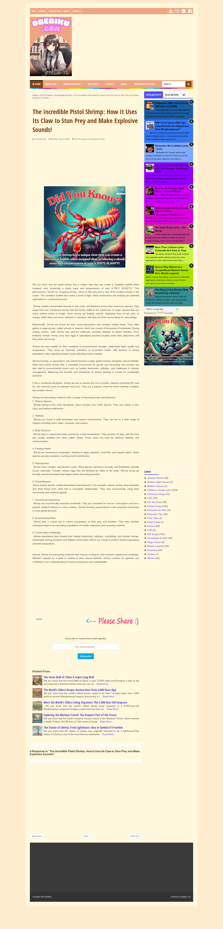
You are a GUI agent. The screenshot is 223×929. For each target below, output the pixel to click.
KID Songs (152, 534)
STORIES (109, 84)
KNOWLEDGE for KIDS (144, 84)
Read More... (103, 684)
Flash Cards (153, 522)
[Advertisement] (133, 39)
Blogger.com (186, 897)
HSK (149, 530)
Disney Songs (154, 506)
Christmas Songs (156, 494)
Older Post (135, 836)
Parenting (152, 550)
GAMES (124, 84)
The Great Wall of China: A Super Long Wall (69, 677)
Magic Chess (154, 542)
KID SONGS (93, 84)
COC (149, 498)
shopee (151, 554)
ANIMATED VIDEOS (72, 84)
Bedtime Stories (155, 486)
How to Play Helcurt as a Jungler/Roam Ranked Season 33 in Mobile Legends (172, 270)
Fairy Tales (153, 518)
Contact (76, 11)
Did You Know (80, 139)
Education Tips (155, 514)
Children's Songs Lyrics (159, 490)
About (67, 11)
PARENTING (50, 84)
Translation (54, 11)
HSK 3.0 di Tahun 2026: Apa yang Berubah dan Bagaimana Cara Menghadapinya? (172, 125)
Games (151, 526)
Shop (33, 11)
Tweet (39, 619)
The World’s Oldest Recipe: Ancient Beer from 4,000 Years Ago (80, 690)
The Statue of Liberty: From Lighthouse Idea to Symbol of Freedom (83, 727)
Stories (151, 558)
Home (37, 84)
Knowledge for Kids (96, 139)
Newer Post (37, 836)
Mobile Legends (155, 546)
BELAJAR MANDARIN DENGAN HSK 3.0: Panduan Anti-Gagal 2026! (172, 168)
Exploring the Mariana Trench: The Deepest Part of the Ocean (80, 715)
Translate (168, 313)
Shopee (42, 11)
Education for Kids (156, 510)
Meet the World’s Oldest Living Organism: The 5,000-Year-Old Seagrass (85, 702)
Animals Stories (155, 478)
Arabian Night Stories (158, 482)
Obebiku (48, 897)
